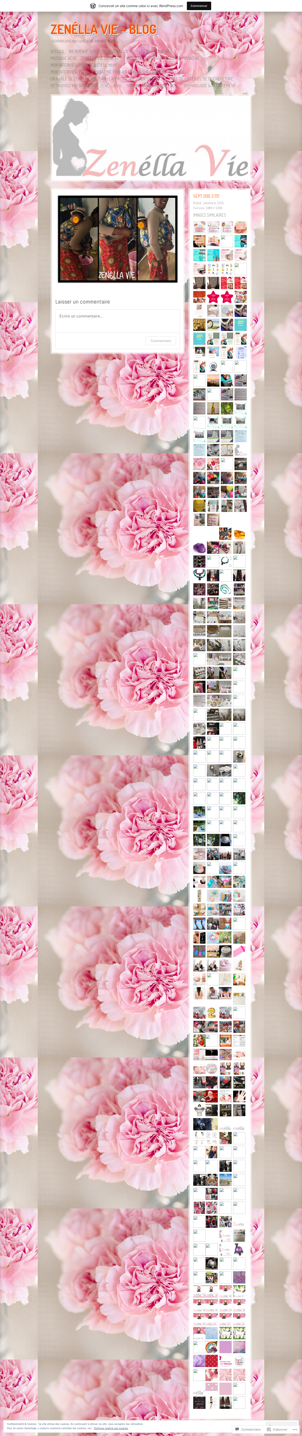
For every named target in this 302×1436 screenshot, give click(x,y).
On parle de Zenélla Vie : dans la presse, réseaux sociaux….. (107, 78)
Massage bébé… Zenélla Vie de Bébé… (86, 58)
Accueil (57, 51)
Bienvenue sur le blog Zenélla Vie (101, 51)
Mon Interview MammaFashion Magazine (163, 58)
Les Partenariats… (157, 51)
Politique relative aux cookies (111, 1428)
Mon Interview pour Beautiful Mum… (84, 65)
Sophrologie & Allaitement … (211, 85)
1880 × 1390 (214, 208)
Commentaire (161, 341)
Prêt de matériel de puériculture (201, 78)
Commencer (199, 6)
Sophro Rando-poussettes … (153, 85)
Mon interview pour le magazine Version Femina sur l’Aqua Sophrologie (117, 72)
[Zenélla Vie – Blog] (151, 138)
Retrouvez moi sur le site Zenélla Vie (86, 85)
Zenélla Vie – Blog (103, 29)
